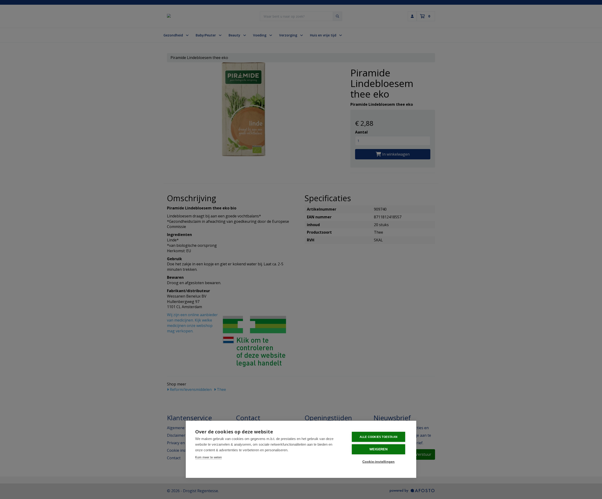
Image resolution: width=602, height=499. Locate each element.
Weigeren (378, 449)
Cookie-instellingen (378, 462)
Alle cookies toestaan (378, 437)
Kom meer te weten (208, 457)
